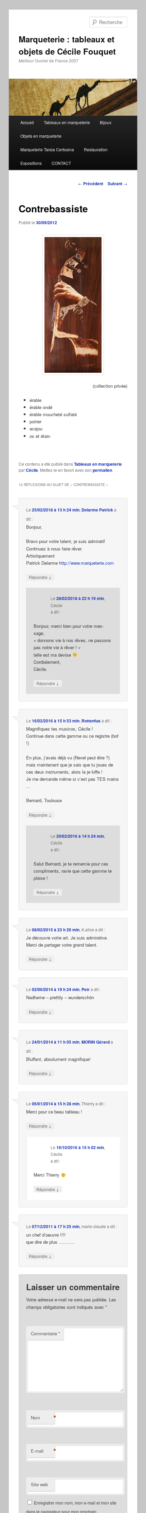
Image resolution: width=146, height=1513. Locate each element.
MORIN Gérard (95, 1042)
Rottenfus (91, 721)
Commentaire (45, 1333)
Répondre (40, 577)
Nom (43, 1417)
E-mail (43, 1451)
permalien (102, 470)
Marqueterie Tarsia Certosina (47, 149)
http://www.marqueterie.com (86, 563)
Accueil (27, 122)
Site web (39, 1484)
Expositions (31, 163)
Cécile (32, 470)
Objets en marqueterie (40, 136)
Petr (85, 989)
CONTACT (61, 163)
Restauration (96, 149)
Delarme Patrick (97, 510)
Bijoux (105, 122)
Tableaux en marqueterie (67, 122)
